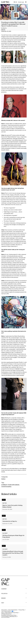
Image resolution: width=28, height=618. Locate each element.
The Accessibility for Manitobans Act (9, 616)
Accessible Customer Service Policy (8, 615)
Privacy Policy (21, 609)
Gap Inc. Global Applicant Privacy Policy (9, 612)
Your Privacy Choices (6, 611)
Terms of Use (4, 609)
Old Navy (5, 533)
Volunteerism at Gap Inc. (9, 521)
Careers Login (21, 2)
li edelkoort (4, 484)
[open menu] (26, 2)
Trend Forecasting (6, 486)
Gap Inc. (3, 29)
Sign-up (24, 468)
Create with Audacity (13, 484)
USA (15, 2)
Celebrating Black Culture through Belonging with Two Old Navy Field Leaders (12, 553)
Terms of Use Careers (12, 609)
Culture (3, 479)
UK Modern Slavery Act (6, 613)
